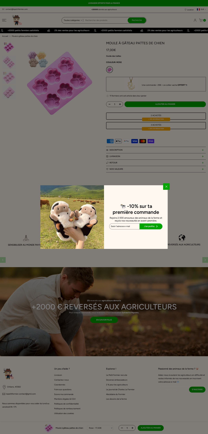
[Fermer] (166, 186)
